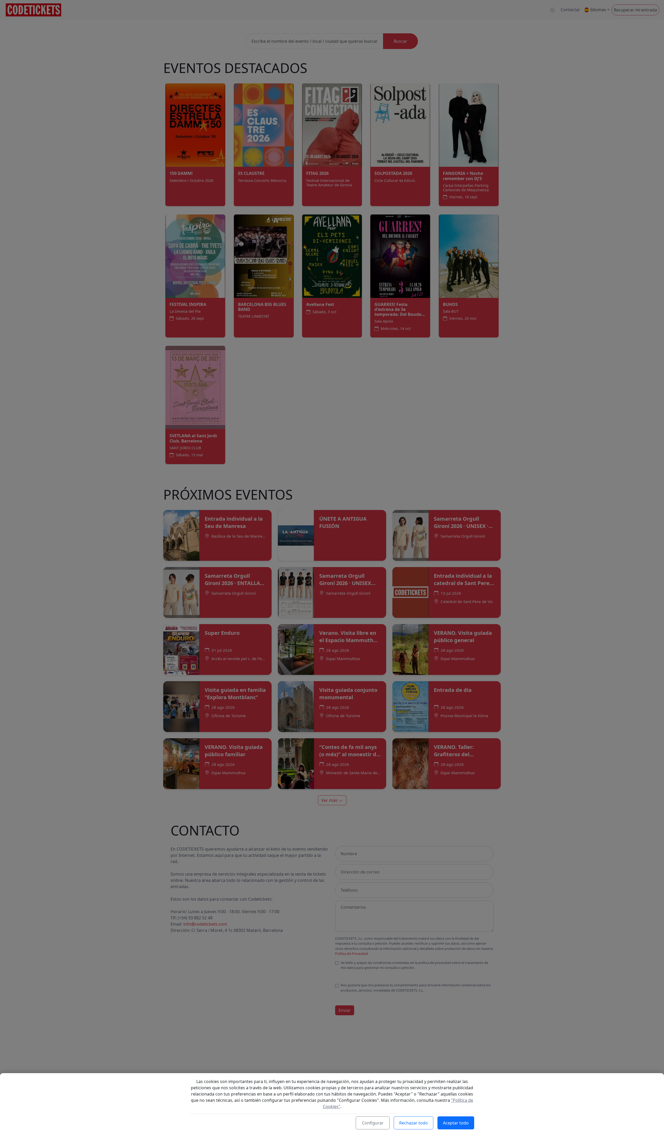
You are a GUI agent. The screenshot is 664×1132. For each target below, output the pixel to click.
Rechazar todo (413, 1123)
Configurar (373, 1123)
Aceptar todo (456, 1123)
